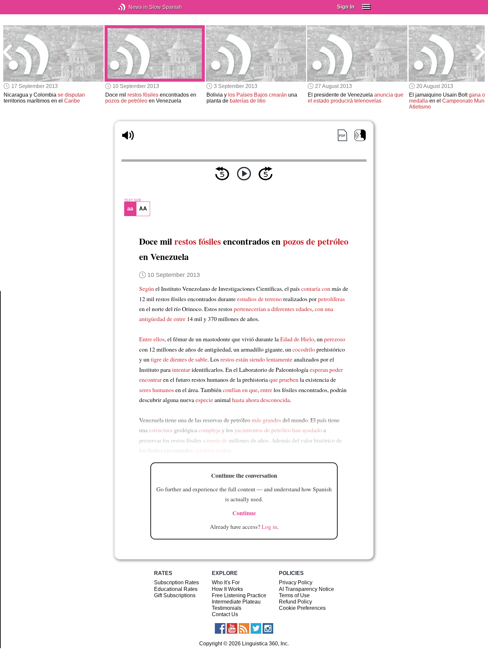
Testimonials (226, 608)
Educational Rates (176, 589)
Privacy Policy (295, 582)
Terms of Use (294, 595)
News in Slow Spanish (131, 7)
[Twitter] (256, 628)
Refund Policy (295, 602)
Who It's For (226, 582)
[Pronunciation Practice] (360, 135)
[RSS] (244, 628)
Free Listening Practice (239, 595)
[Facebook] (220, 628)
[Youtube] (232, 628)
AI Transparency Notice (306, 589)
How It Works (227, 589)
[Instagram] (268, 628)
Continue (244, 513)
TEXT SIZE (132, 200)
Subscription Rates (176, 582)
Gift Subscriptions (175, 595)
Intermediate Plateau (236, 602)
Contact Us (225, 614)
